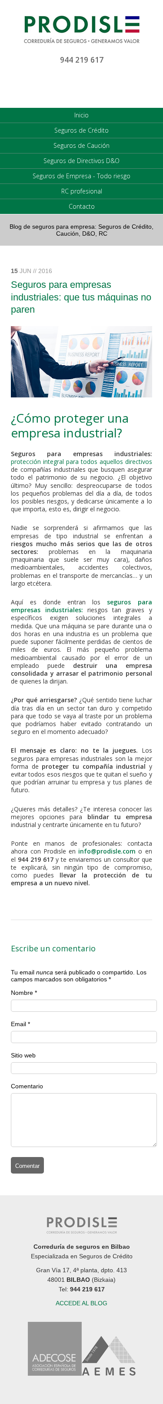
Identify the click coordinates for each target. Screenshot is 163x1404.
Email (18, 1023)
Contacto (82, 206)
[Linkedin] (43, 86)
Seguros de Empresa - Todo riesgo (81, 176)
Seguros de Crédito (81, 130)
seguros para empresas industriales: (81, 606)
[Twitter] (82, 86)
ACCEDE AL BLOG (81, 1303)
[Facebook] (101, 86)
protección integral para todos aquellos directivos (81, 461)
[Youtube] (63, 86)
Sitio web (23, 1055)
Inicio (81, 115)
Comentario (27, 1086)
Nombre (22, 992)
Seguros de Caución (81, 145)
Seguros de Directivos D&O (81, 161)
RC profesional (81, 191)
